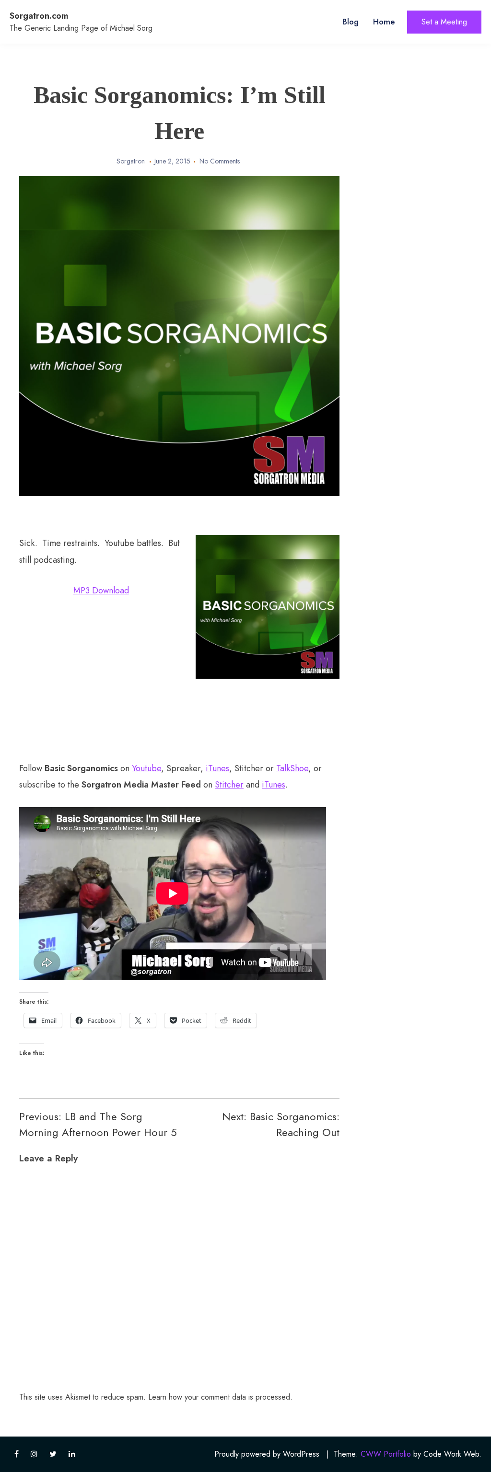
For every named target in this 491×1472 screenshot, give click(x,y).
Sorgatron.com (39, 16)
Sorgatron (131, 161)
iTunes (217, 768)
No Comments (219, 161)
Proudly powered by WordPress (266, 1454)
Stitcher (229, 784)
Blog (350, 21)
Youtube (146, 768)
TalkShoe (292, 768)
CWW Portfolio (386, 1454)
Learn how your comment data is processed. (220, 1396)
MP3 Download (101, 590)
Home (384, 21)
